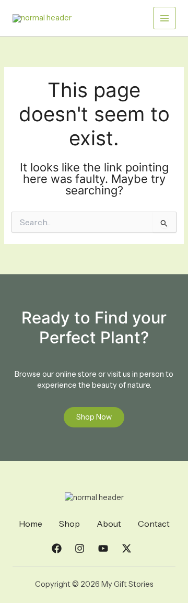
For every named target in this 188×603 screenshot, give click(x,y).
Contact (154, 523)
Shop (69, 523)
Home (30, 523)
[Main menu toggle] (164, 18)
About (109, 523)
